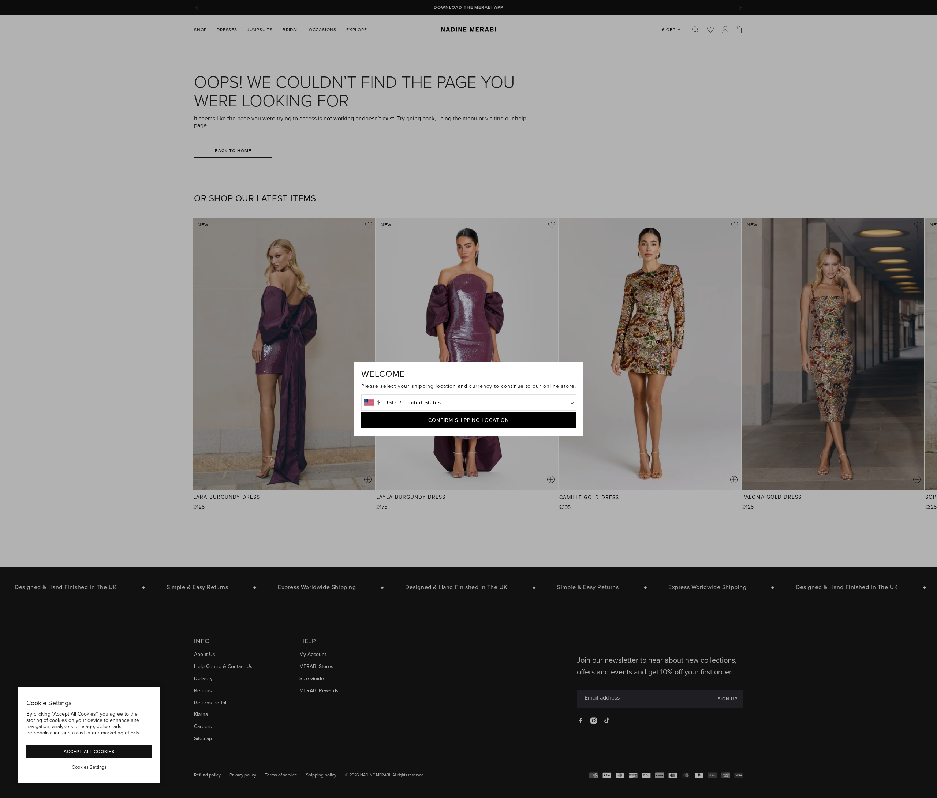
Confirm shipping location (468, 420)
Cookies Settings (89, 767)
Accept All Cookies (89, 751)
